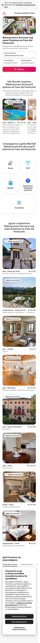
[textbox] (10, 63)
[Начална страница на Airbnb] (4, 13)
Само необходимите (19, 622)
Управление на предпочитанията (19, 628)
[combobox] (19, 55)
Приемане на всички (19, 616)
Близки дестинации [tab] (10, 564)
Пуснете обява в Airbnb (24, 13)
